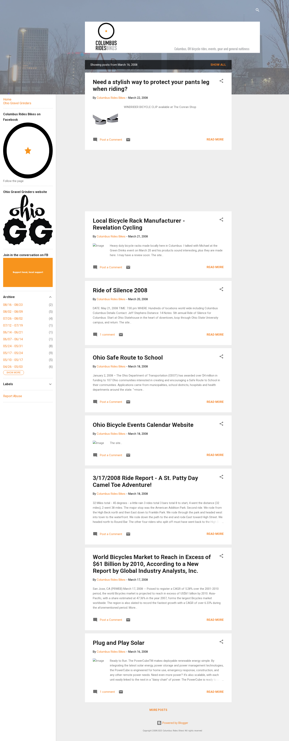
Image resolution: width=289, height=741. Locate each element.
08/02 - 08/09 (13, 312)
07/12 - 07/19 (13, 325)
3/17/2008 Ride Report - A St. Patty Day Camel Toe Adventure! (145, 481)
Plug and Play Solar (118, 642)
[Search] (257, 11)
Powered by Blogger (175, 723)
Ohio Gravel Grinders (17, 103)
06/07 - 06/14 (13, 339)
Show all (218, 64)
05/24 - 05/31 (13, 346)
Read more (215, 139)
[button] (221, 81)
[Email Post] (128, 141)
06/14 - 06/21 (13, 332)
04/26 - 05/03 (13, 367)
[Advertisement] (246, 119)
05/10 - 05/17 (13, 360)
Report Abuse (12, 396)
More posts (158, 709)
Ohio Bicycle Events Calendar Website (143, 424)
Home (7, 99)
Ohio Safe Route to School (128, 357)
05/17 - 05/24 (13, 353)
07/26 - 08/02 (13, 318)
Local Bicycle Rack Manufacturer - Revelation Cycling (139, 224)
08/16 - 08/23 (13, 305)
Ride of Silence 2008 (120, 290)
